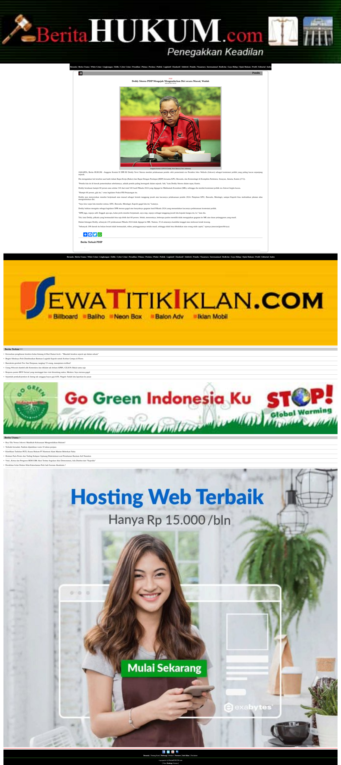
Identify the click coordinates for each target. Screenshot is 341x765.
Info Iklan (185, 755)
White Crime (96, 67)
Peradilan (136, 67)
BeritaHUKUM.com (175, 760)
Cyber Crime (125, 67)
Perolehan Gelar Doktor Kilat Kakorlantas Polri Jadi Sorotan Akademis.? (35, 465)
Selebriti (185, 67)
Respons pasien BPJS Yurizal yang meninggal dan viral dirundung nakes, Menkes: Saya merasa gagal (47, 372)
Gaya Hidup (233, 67)
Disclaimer (194, 755)
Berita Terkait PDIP (91, 242)
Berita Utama (83, 67)
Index (269, 67)
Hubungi (164, 755)
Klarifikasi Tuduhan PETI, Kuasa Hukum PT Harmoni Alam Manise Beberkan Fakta (40, 451)
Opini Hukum (245, 67)
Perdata (152, 67)
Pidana (144, 67)
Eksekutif (176, 67)
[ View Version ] (170, 763)
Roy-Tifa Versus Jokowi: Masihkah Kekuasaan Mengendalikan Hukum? (35, 442)
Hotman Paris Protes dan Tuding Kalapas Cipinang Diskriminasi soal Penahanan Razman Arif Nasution (48, 456)
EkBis (116, 67)
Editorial (261, 67)
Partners (178, 755)
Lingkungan (108, 67)
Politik (159, 67)
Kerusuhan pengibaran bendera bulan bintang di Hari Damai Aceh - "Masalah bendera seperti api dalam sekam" (52, 354)
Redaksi (171, 755)
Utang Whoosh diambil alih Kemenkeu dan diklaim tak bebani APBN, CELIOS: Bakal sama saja (45, 368)
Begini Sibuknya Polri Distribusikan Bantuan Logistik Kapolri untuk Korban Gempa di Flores (44, 359)
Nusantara (201, 67)
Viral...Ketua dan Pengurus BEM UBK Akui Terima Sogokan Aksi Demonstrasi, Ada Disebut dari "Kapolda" (50, 461)
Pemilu (193, 67)
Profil (254, 67)
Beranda (73, 67)
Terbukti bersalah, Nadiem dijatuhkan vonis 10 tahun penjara (30, 447)
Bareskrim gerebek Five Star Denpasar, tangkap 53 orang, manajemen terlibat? (38, 363)
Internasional (212, 67)
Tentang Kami (155, 755)
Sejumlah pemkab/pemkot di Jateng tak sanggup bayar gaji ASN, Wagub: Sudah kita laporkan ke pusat (48, 377)
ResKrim (222, 67)
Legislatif (167, 67)
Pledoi (155, 257)
